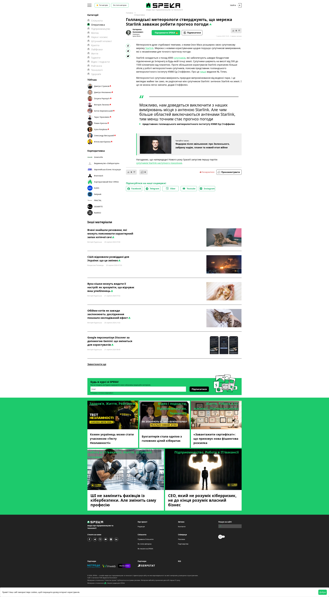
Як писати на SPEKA (145, 548)
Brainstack (98, 175)
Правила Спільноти (145, 539)
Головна (129, 13)
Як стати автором (119, 5)
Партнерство (183, 544)
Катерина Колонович (138, 30)
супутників (179, 57)
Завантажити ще (96, 364)
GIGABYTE (98, 206)
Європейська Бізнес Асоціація (107, 169)
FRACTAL (97, 200)
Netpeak (97, 194)
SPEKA (95, 575)
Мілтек (95, 32)
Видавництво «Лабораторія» (106, 163)
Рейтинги (96, 65)
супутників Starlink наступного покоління (159, 163)
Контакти (181, 526)
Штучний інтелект (101, 41)
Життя (94, 53)
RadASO (97, 212)
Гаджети (95, 57)
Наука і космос (99, 37)
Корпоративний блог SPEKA (106, 182)
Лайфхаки (97, 49)
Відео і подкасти (100, 61)
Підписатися (194, 32)
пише (203, 71)
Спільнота (97, 20)
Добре (322, 592)
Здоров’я (96, 74)
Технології (97, 70)
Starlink (149, 48)
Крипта (95, 45)
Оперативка (139, 15)
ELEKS (96, 188)
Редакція (141, 526)
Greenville (98, 157)
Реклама (181, 539)
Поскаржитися (208, 172)
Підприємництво (100, 28)
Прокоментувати (230, 172)
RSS (179, 561)
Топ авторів (103, 5)
